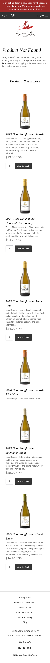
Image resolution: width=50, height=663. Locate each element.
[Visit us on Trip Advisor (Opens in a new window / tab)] (29, 649)
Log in (4, 16)
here (40, 9)
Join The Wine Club (25, 613)
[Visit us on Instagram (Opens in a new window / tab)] (24, 649)
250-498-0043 (25, 642)
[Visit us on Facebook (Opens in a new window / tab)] (19, 649)
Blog (25, 622)
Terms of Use (25, 607)
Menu (41, 16)
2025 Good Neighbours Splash (25, 134)
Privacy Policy (25, 598)
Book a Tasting (25, 617)
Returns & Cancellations (25, 603)
